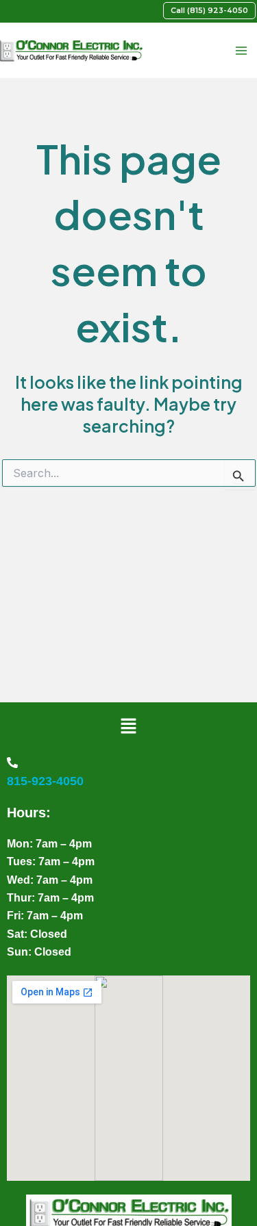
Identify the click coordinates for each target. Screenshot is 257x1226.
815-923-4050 (45, 781)
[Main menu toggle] (240, 51)
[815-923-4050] (12, 762)
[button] (209, 10)
